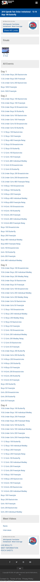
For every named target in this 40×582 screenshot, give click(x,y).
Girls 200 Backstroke (9, 508)
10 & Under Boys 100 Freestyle (13, 103)
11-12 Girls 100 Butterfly (10, 458)
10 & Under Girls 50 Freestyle (12, 305)
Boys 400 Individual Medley (11, 240)
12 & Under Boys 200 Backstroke (14, 74)
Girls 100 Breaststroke (10, 248)
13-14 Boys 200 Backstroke (12, 479)
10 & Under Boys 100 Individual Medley (16, 412)
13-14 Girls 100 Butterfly (10, 211)
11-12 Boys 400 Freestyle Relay (13, 140)
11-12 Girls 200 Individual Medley (14, 334)
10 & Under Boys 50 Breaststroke (14, 107)
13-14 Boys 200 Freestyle (11, 194)
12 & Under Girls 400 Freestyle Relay (15, 182)
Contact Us (4, 579)
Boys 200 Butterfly (8, 384)
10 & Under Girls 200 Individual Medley (16, 293)
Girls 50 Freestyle (8, 400)
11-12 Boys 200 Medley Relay (12, 318)
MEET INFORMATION (9, 548)
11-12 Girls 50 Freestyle (10, 347)
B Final (5, 56)
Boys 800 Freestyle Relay (10, 244)
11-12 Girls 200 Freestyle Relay (13, 470)
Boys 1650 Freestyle (9, 87)
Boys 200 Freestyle (8, 235)
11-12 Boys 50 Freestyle (10, 326)
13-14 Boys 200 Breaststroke (12, 359)
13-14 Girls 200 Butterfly (10, 376)
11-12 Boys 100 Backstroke (12, 132)
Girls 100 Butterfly (8, 252)
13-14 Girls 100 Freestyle (10, 483)
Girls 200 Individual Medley (11, 512)
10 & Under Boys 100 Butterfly (13, 408)
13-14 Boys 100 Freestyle (11, 474)
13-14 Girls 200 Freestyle (10, 215)
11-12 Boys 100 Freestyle (11, 136)
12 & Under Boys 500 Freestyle (13, 79)
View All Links (11, 30)
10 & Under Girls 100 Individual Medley (16, 429)
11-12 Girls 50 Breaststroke (12, 165)
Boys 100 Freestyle (8, 495)
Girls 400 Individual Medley (11, 260)
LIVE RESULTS (6, 545)
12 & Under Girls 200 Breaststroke (14, 177)
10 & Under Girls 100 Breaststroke (14, 289)
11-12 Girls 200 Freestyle (10, 466)
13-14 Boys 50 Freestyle (10, 367)
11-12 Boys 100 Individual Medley (14, 445)
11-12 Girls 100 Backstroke (11, 153)
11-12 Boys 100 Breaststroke (12, 309)
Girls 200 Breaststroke (10, 392)
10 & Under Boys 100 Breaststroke (14, 268)
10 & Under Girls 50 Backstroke (13, 301)
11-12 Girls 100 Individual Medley (14, 462)
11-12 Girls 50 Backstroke (11, 342)
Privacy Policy (27, 579)
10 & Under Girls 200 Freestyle (13, 433)
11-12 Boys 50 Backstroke (11, 322)
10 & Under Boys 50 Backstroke (13, 280)
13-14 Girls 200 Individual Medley (14, 491)
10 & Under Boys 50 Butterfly (12, 111)
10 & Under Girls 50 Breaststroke (14, 124)
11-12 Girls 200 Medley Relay (12, 338)
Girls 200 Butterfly (8, 396)
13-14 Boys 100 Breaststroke (12, 186)
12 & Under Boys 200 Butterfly (13, 351)
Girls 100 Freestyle (8, 503)
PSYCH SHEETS (7, 550)
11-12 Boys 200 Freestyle (11, 450)
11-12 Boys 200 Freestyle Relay (13, 454)
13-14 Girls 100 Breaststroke (12, 206)
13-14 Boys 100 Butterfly (10, 190)
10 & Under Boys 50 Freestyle (12, 285)
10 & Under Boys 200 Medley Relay (14, 276)
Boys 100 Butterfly (8, 231)
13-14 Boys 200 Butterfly (10, 363)
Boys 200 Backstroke (9, 499)
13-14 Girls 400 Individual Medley (14, 219)
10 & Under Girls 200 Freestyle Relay (15, 437)
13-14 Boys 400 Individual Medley (14, 198)
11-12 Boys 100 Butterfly (10, 441)
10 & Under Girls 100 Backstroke (14, 115)
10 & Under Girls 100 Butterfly (13, 425)
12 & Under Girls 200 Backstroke (14, 83)
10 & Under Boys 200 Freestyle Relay (15, 421)
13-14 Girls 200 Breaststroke (12, 371)
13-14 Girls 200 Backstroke (11, 487)
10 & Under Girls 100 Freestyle (13, 119)
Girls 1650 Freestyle (8, 91)
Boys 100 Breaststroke (10, 227)
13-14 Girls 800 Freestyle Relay (13, 223)
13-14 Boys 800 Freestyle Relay (13, 202)
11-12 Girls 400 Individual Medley (14, 161)
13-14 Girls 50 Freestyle (10, 380)
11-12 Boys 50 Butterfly (10, 148)
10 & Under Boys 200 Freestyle (13, 416)
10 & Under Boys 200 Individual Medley (16, 272)
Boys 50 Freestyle (8, 388)
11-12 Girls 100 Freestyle (10, 157)
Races (5, 526)
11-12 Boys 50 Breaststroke (12, 144)
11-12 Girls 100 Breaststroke (12, 330)
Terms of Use (15, 579)
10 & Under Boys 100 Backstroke (14, 99)
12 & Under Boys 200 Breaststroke (14, 173)
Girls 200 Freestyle (8, 256)
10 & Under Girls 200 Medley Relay (14, 297)
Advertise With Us (7, 581)
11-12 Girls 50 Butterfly (10, 169)
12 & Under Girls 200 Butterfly (13, 355)
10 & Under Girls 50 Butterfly (12, 128)
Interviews (7, 530)
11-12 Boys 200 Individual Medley (14, 314)
